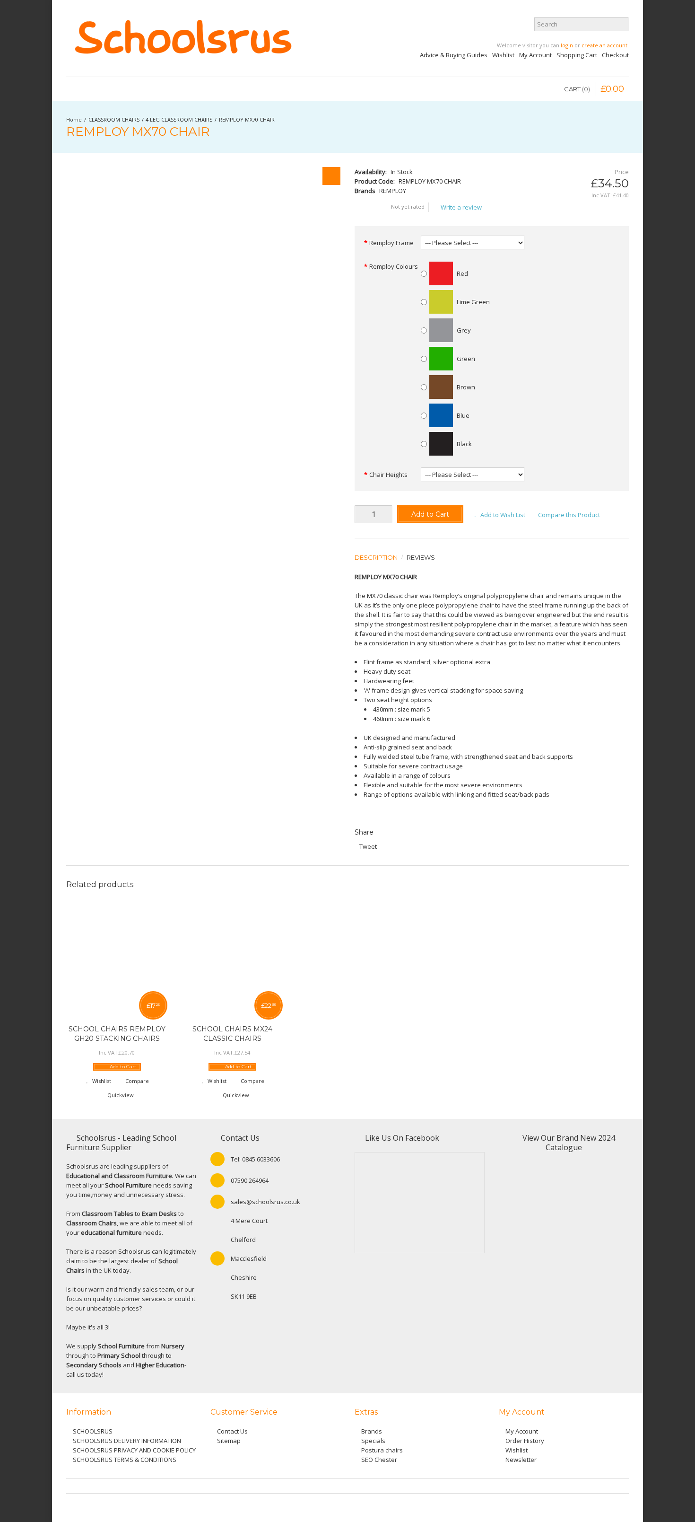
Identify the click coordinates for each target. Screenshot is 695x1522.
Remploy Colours (393, 266)
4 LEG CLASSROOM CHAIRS (179, 119)
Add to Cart (430, 514)
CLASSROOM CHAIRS (113, 119)
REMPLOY (392, 190)
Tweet (368, 846)
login (567, 45)
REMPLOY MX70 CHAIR (247, 119)
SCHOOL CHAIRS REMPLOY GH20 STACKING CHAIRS (117, 1034)
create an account (604, 45)
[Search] (622, 24)
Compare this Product (569, 514)
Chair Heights (388, 474)
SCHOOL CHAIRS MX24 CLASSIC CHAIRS (232, 1034)
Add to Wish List (502, 514)
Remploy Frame (391, 242)
